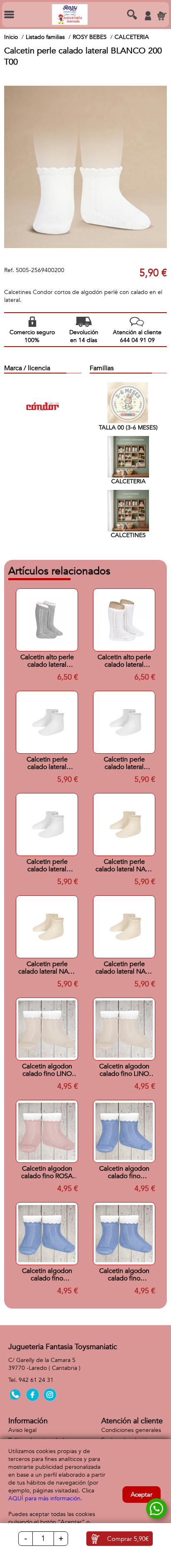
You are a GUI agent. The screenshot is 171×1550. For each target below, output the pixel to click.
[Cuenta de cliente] (148, 16)
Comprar (128, 1539)
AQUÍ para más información (44, 1498)
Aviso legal (22, 1430)
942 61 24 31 (36, 1380)
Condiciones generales (131, 1430)
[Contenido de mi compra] (162, 16)
